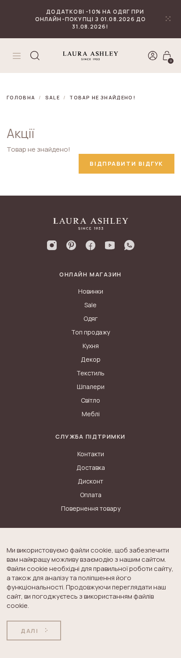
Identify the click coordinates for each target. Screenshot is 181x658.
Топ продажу (90, 332)
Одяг (90, 318)
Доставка (90, 467)
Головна (21, 97)
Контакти (90, 454)
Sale (52, 97)
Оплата (90, 495)
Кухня (91, 346)
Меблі (91, 414)
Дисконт (90, 481)
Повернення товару (90, 508)
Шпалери (91, 386)
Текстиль (90, 373)
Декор (91, 359)
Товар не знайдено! (102, 97)
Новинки (90, 291)
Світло (90, 400)
